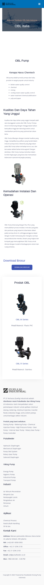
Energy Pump (8, 471)
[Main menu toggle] (39, 4)
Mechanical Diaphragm (12, 448)
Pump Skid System (10, 451)
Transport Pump (9, 480)
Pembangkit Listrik (10, 497)
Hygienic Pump (9, 474)
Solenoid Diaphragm (11, 457)
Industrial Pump (9, 477)
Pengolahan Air (9, 500)
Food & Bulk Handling (11, 523)
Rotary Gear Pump (10, 454)
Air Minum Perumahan (12, 491)
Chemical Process (10, 520)
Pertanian (7, 503)
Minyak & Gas (8, 494)
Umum (5, 506)
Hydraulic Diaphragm (11, 446)
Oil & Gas (6, 526)
